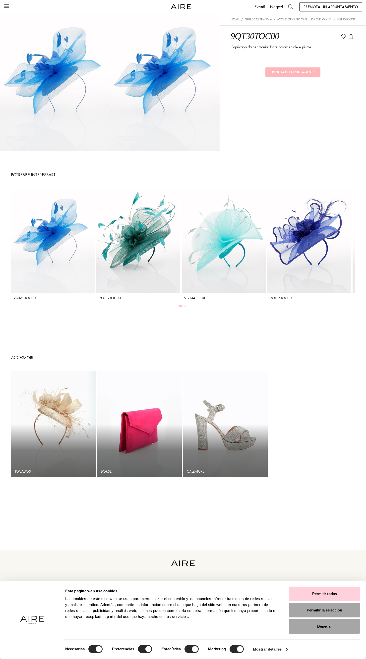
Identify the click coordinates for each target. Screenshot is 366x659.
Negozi (276, 6)
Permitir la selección (324, 610)
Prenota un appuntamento (331, 6)
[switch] (145, 649)
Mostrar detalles (267, 649)
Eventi (259, 6)
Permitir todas (324, 594)
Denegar (324, 626)
